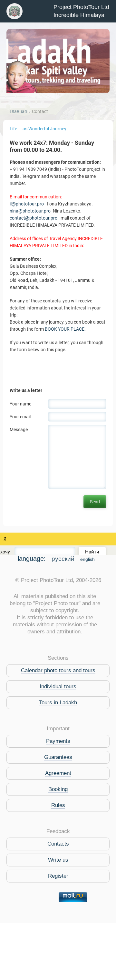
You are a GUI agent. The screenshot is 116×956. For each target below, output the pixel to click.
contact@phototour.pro (33, 218)
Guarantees (58, 757)
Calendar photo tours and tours (58, 670)
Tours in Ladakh (58, 703)
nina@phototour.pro (30, 210)
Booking (58, 789)
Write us (58, 860)
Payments (58, 741)
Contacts (58, 844)
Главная (18, 111)
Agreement (58, 773)
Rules (58, 805)
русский (63, 558)
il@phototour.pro (27, 203)
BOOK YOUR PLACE (64, 329)
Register (58, 876)
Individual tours (58, 686)
